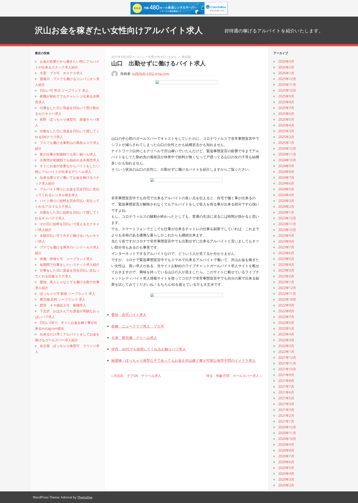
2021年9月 (286, 375)
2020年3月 (286, 479)
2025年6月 (286, 113)
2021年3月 (286, 409)
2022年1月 (286, 351)
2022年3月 (286, 340)
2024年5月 (286, 189)
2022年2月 (286, 346)
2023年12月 (287, 218)
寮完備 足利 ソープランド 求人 (62, 299)
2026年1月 (286, 73)
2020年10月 (287, 438)
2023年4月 (286, 264)
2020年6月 (286, 462)
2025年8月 (286, 102)
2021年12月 (287, 357)
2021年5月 (286, 398)
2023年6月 (286, 253)
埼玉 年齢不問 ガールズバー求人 (232, 375)
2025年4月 (286, 125)
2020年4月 (286, 473)
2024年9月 (286, 166)
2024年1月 (286, 212)
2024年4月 (286, 195)
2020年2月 (286, 485)
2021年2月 (286, 415)
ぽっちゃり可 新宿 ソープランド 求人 (67, 293)
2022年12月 (287, 288)
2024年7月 (286, 177)
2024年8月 (286, 171)
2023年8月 (286, 241)
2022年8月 (286, 311)
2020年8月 (286, 450)
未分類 (186, 57)
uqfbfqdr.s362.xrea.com (150, 73)
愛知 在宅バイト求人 (128, 314)
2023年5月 (286, 258)
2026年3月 (286, 61)
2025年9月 (286, 96)
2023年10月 (287, 229)
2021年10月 (287, 369)
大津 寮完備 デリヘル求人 (134, 337)
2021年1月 (286, 421)
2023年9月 (286, 235)
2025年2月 (286, 137)
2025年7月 (286, 108)
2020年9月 (286, 444)
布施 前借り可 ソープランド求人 (66, 258)
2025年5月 (286, 119)
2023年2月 (286, 276)
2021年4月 (286, 404)
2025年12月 (287, 79)
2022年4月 (286, 334)
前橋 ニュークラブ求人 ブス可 (137, 326)
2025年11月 (287, 84)
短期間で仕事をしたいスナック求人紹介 (69, 264)
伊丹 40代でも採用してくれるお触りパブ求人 (148, 349)
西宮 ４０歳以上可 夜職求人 (63, 305)
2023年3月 (286, 270)
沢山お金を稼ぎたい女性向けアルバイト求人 (119, 30)
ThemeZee (84, 497)
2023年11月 (287, 224)
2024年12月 (287, 148)
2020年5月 (286, 467)
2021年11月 (287, 363)
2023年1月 (286, 282)
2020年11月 (287, 433)
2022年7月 (286, 317)
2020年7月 (286, 456)
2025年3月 (286, 131)
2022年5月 (286, 328)
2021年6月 (286, 392)
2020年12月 (287, 427)
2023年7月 (286, 247)
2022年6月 (286, 322)
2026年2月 (286, 67)
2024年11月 (287, 154)
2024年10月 (287, 160)
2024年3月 (286, 200)
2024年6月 (286, 183)
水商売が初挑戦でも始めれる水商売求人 (69, 160)
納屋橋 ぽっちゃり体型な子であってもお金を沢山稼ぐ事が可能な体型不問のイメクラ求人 (183, 360)
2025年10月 (287, 90)
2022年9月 (286, 305)
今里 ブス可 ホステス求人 (61, 73)
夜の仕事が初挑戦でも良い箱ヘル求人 (68, 154)
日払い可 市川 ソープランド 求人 (64, 90)
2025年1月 (286, 142)
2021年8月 (286, 380)
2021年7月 (286, 386)
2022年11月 (287, 293)
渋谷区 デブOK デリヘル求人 (137, 375)
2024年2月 (286, 206)
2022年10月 (287, 299)
